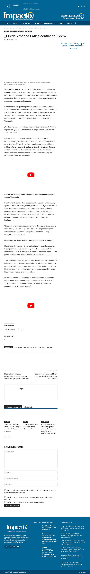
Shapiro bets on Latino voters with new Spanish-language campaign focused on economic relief (49, 538)
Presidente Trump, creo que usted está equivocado (49, 527)
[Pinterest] (16, 44)
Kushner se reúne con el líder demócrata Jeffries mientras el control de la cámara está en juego (73, 528)
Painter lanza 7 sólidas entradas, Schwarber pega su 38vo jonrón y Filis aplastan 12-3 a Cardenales (72, 549)
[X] (11, 44)
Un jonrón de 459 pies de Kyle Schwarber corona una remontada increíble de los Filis (71, 535)
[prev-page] (5, 437)
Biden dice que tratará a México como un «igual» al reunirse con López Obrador (46, 376)
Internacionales (20, 31)
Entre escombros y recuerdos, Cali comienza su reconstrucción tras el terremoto (71, 557)
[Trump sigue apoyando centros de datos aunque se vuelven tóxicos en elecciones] (12, 417)
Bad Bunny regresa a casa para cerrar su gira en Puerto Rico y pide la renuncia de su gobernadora (73, 542)
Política (18, 28)
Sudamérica (29, 31)
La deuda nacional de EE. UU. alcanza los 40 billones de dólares (31, 427)
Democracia (18, 347)
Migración (42, 347)
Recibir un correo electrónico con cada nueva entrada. (25, 502)
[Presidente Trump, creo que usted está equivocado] (36, 528)
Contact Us (82, 572)
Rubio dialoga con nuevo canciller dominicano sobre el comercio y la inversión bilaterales (71, 564)
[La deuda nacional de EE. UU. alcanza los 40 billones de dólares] (31, 417)
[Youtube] (18, 546)
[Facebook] (78, 6)
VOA (8, 39)
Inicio (6, 28)
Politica (49, 347)
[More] (32, 44)
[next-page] (9, 437)
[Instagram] (82, 6)
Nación (12, 28)
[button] (75, 23)
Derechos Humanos (30, 347)
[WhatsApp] (22, 44)
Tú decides (45, 421)
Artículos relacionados (13, 407)
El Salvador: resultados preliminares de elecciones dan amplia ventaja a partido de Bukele (16, 376)
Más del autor (28, 407)
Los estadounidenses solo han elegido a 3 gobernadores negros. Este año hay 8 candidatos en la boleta (48, 429)
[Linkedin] (85, 6)
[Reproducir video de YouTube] (31, 175)
